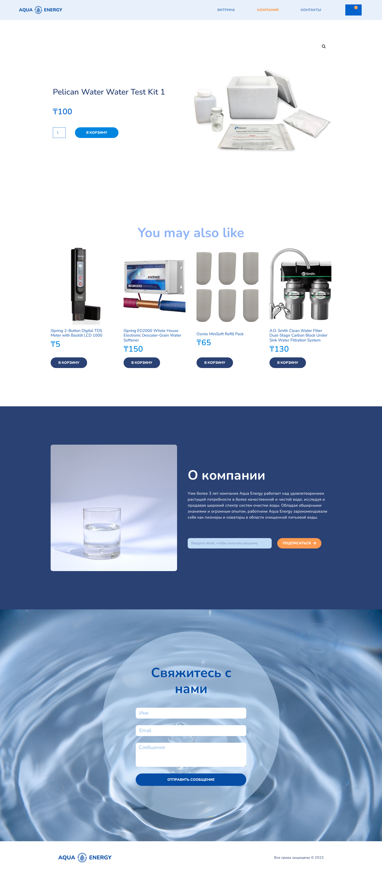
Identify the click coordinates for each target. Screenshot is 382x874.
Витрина (226, 10)
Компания (268, 10)
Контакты (311, 10)
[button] (324, 46)
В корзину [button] (68, 362)
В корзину (96, 132)
